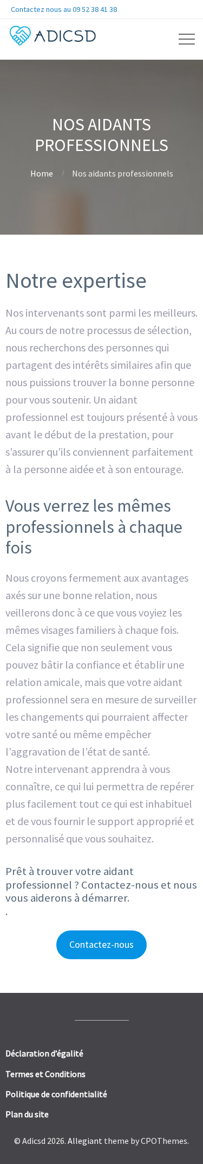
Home (41, 173)
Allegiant (85, 1140)
